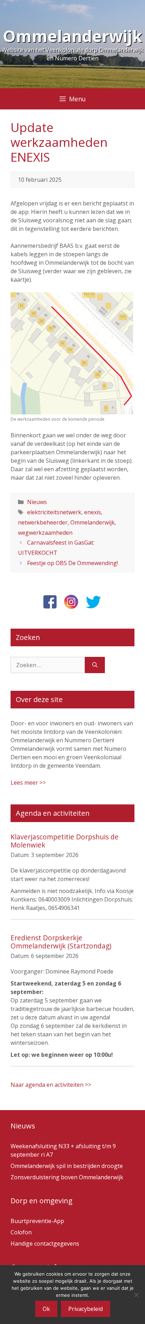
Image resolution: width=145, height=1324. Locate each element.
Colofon (21, 1232)
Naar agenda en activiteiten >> (51, 1085)
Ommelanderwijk (72, 36)
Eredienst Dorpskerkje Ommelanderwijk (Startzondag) (61, 942)
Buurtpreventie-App (37, 1221)
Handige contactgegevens (45, 1243)
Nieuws (37, 502)
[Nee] (136, 1294)
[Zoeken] (95, 665)
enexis (92, 512)
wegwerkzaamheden (45, 533)
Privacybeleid (85, 1309)
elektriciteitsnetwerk (54, 512)
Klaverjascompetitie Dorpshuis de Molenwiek (65, 841)
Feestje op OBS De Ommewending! (72, 563)
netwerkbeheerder (43, 522)
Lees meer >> (28, 782)
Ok (46, 1309)
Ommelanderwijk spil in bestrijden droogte (67, 1166)
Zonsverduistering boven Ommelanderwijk (67, 1177)
